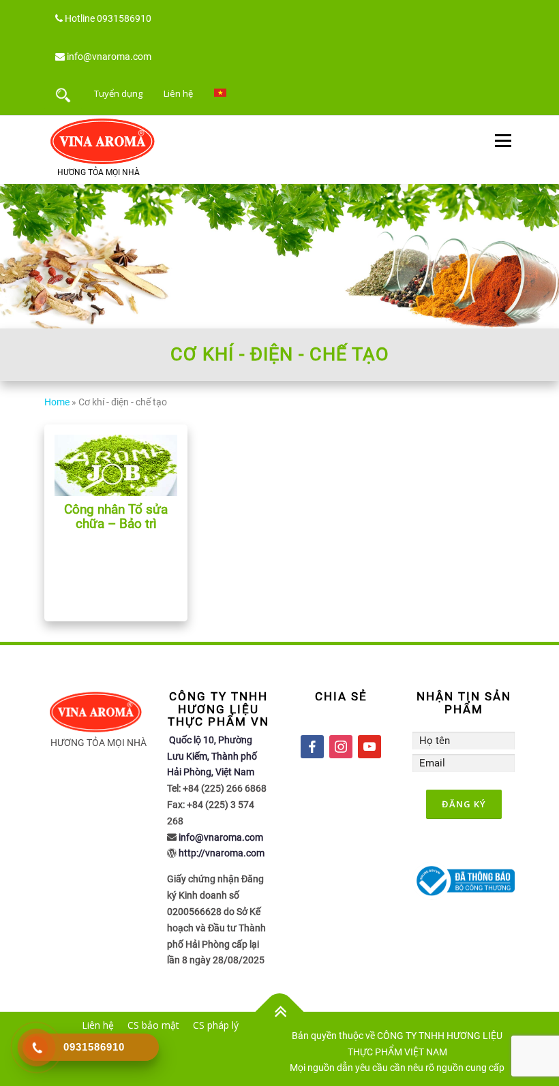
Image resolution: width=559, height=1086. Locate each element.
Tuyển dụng (118, 93)
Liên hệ (178, 93)
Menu (503, 141)
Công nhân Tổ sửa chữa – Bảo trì (116, 516)
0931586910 (124, 18)
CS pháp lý (216, 1025)
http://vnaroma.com (222, 853)
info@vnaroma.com (109, 56)
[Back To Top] (280, 1012)
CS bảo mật (153, 1025)
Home (57, 402)
